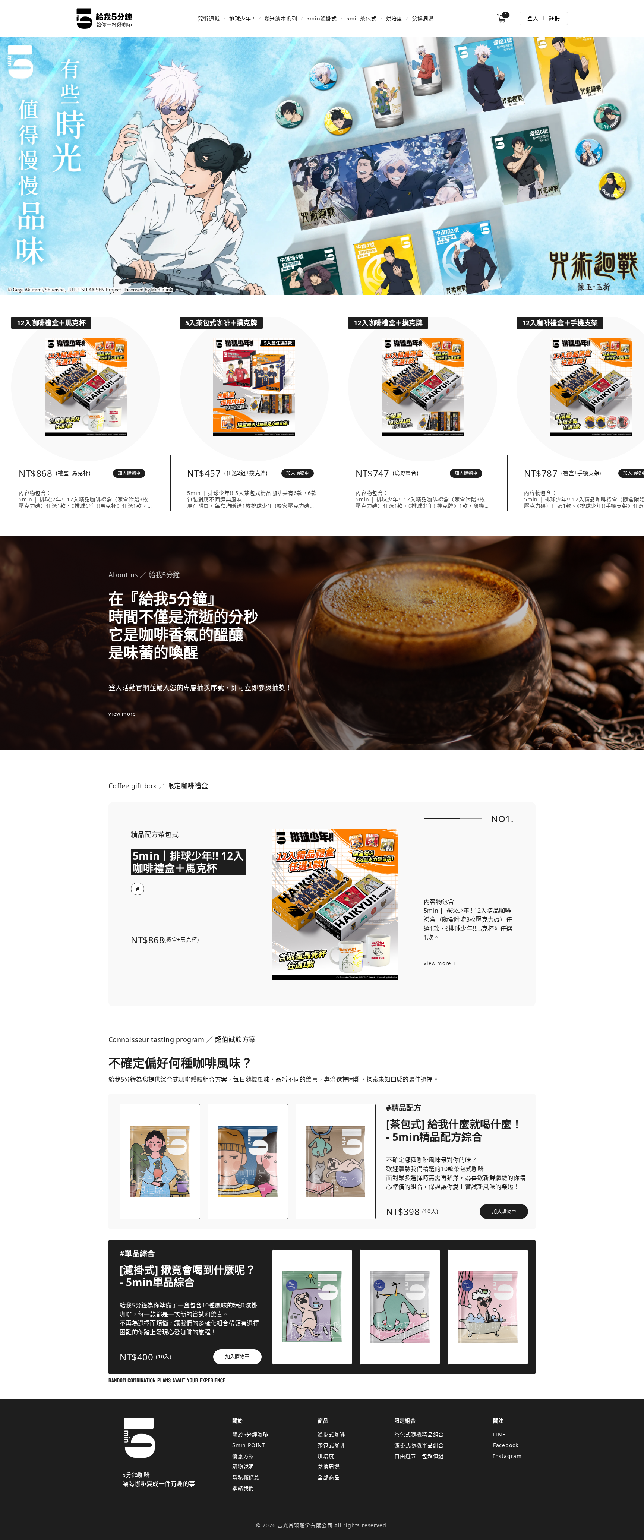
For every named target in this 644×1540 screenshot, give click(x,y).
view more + (124, 713)
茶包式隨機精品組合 (419, 1434)
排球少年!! (242, 18)
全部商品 (329, 1477)
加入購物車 (129, 473)
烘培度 (394, 18)
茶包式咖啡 (331, 1445)
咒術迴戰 (209, 18)
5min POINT (248, 1445)
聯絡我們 (243, 1488)
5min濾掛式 (321, 18)
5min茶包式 (361, 18)
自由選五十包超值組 (419, 1455)
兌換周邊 (423, 18)
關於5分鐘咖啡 (250, 1434)
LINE (499, 1434)
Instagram (507, 1455)
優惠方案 (243, 1455)
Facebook (505, 1445)
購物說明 (243, 1466)
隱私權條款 (246, 1477)
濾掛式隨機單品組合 (419, 1445)
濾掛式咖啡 (331, 1434)
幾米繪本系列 (280, 18)
